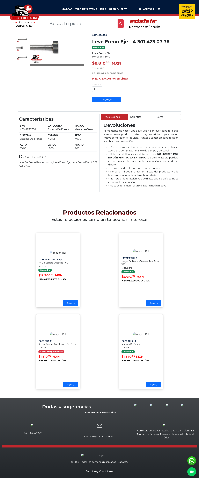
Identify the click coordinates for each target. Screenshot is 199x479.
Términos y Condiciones (99, 471)
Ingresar (147, 9)
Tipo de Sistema (86, 9)
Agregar (107, 99)
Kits (103, 9)
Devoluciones (112, 117)
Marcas (67, 9)
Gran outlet (118, 9)
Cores (160, 117)
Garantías (135, 117)
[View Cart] (158, 9)
